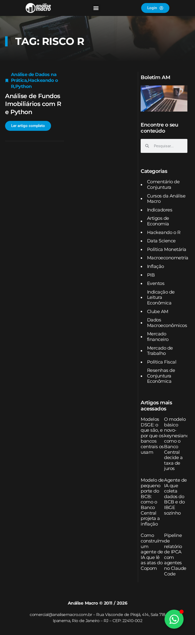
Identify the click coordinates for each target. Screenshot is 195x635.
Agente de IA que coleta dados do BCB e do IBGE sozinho (175, 496)
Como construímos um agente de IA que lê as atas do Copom (154, 552)
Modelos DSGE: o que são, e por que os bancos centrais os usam (152, 435)
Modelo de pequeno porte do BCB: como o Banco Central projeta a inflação (152, 502)
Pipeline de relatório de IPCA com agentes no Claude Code (175, 554)
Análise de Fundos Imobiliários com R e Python (33, 103)
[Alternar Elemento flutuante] (174, 619)
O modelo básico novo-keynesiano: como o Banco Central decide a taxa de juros (177, 443)
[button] (96, 8)
